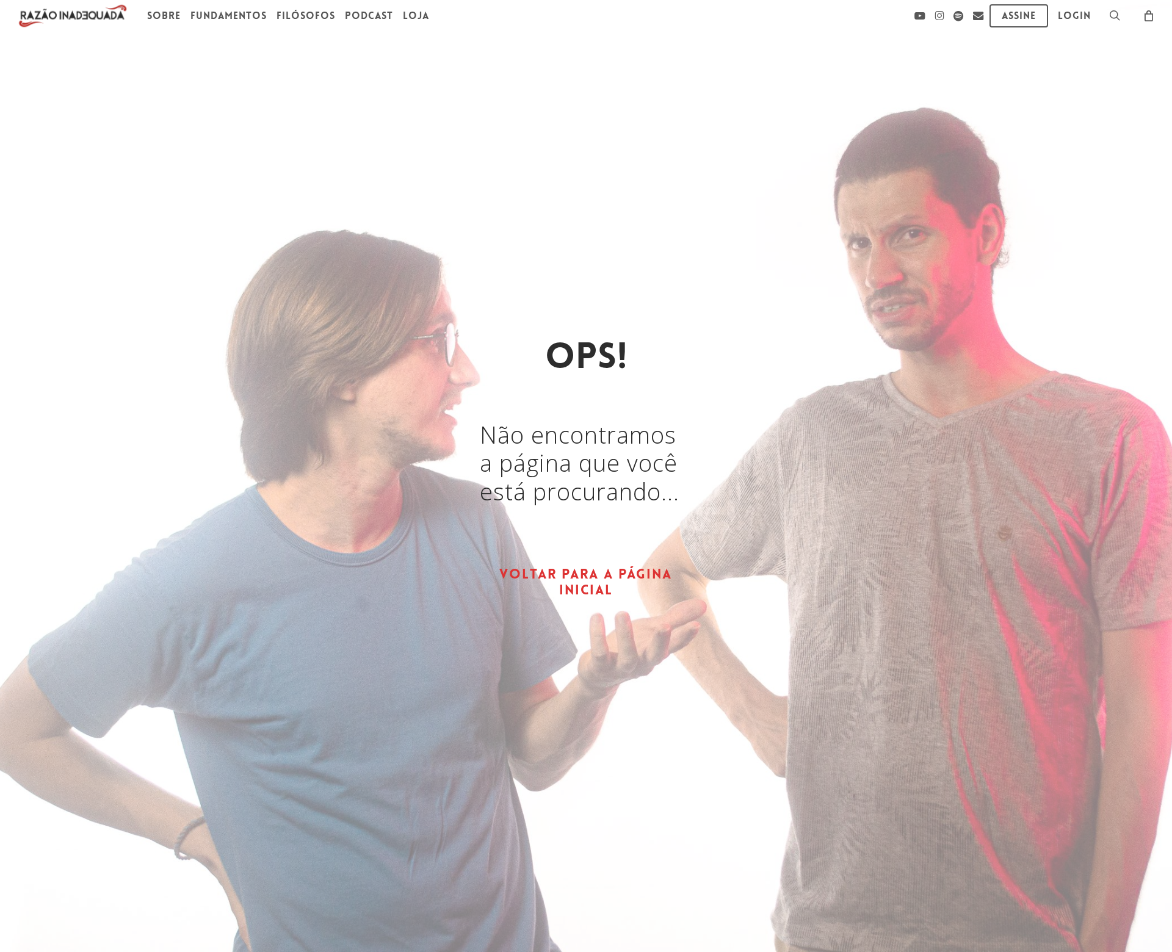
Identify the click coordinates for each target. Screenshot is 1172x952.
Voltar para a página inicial (585, 582)
